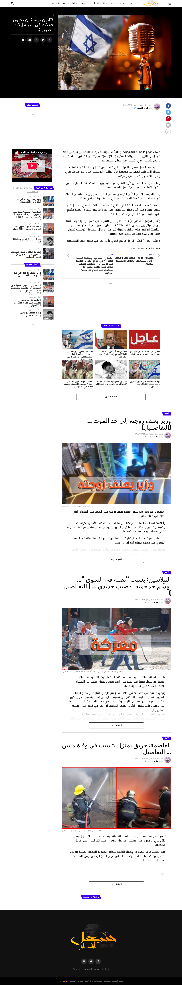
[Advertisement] (111, 131)
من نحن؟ (76, 969)
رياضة (113, 3)
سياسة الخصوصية (91, 969)
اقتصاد (96, 3)
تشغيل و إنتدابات (70, 3)
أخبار (131, 3)
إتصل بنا (105, 969)
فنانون (131, 248)
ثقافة (105, 3)
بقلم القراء (55, 3)
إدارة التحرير (142, 108)
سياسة (123, 3)
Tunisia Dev (64, 981)
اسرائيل (140, 248)
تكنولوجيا (85, 3)
